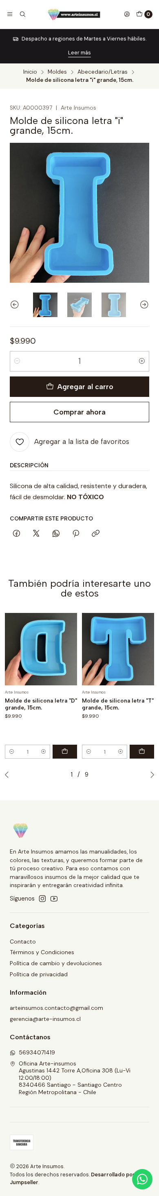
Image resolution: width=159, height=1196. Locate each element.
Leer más (79, 52)
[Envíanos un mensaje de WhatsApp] (142, 1179)
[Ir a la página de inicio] (75, 14)
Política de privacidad (39, 974)
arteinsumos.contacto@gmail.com (56, 1007)
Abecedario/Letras (102, 72)
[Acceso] (127, 14)
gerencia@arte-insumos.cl (45, 1019)
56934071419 (37, 1052)
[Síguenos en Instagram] (42, 898)
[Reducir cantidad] (17, 361)
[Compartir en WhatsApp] (56, 534)
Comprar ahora (79, 412)
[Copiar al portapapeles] (95, 534)
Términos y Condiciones (42, 952)
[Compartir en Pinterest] (76, 534)
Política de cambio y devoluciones (56, 963)
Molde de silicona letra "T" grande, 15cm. (118, 704)
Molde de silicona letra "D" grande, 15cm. (41, 704)
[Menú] (10, 14)
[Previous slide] (16, 305)
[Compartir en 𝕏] (36, 534)
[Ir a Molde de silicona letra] (41, 649)
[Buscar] (22, 14)
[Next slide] (143, 305)
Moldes (57, 72)
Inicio (30, 72)
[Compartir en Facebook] (16, 534)
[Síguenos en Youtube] (54, 898)
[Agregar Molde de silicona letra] (65, 752)
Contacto (23, 941)
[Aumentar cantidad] (142, 361)
